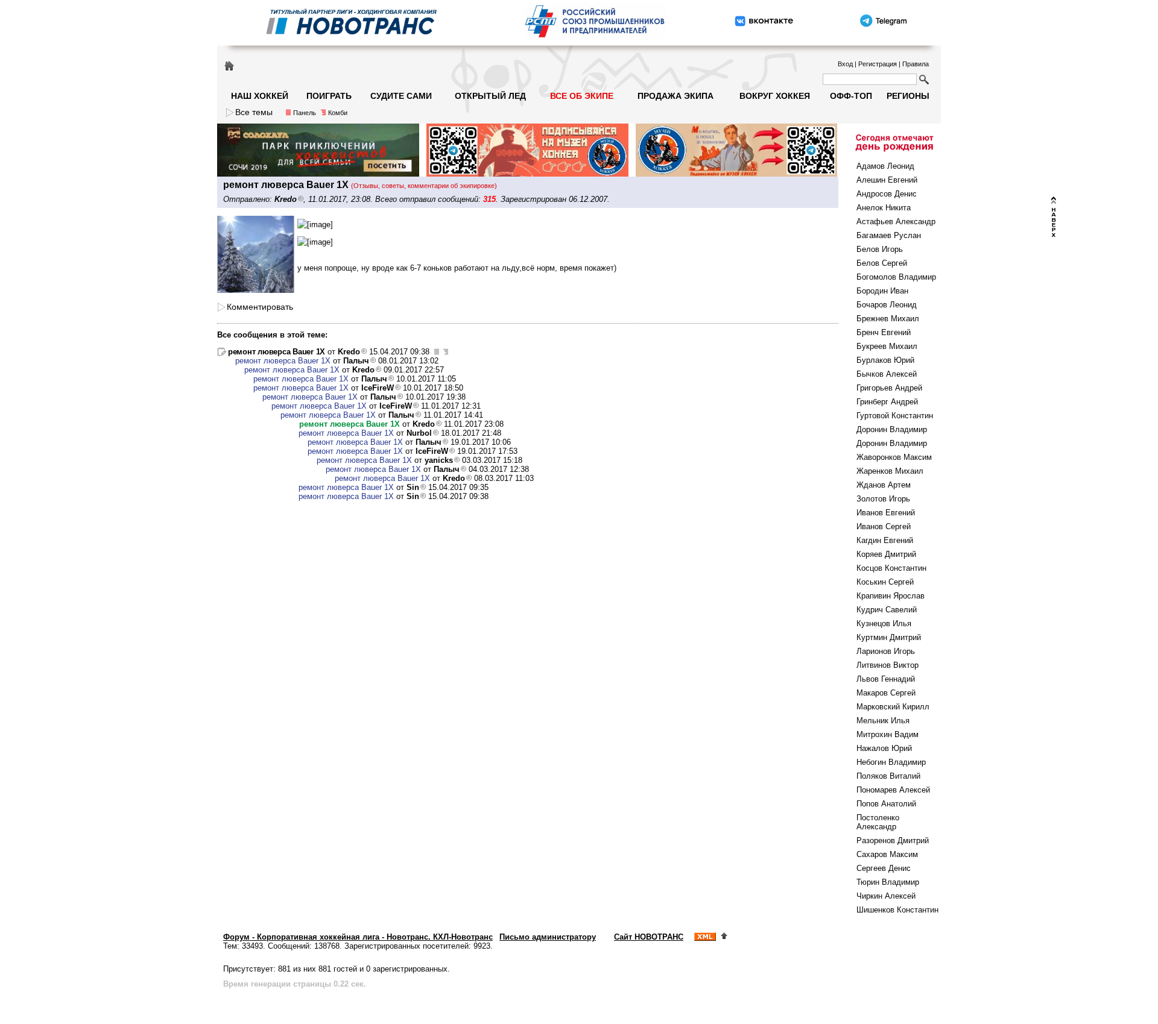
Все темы (254, 112)
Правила (915, 64)
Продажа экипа (675, 96)
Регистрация (877, 64)
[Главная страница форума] (229, 65)
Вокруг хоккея (774, 96)
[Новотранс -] (350, 37)
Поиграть (329, 96)
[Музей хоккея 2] (737, 174)
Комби (337, 112)
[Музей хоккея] (527, 174)
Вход (845, 64)
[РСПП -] (595, 37)
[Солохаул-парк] (318, 174)
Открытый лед (490, 96)
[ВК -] (764, 37)
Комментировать (260, 307)
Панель (304, 112)
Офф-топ (851, 96)
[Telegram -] (882, 37)
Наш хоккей (259, 96)
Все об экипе (581, 96)
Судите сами (401, 96)
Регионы (908, 96)
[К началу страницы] (724, 936)
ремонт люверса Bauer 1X (276, 351)
